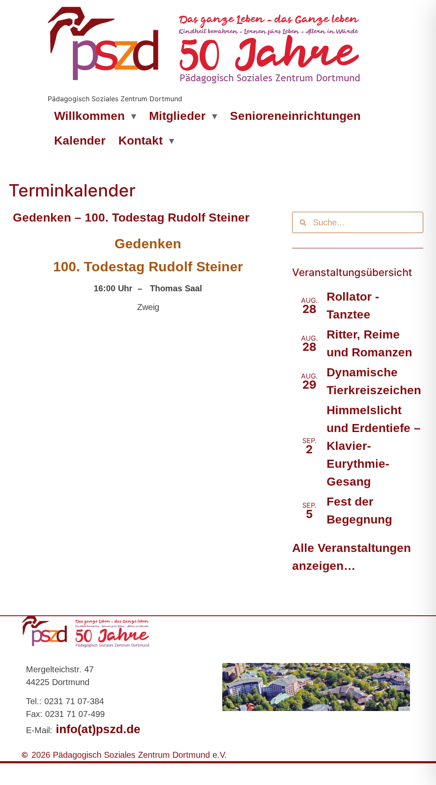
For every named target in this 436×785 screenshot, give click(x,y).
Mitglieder (177, 115)
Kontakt (140, 140)
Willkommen (89, 115)
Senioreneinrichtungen (295, 115)
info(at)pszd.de (96, 729)
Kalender (80, 140)
